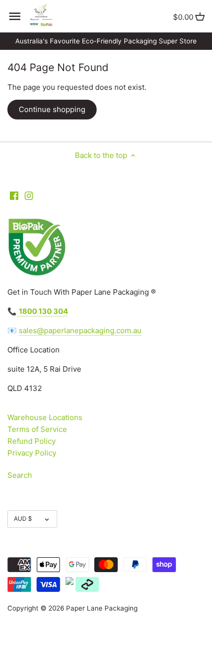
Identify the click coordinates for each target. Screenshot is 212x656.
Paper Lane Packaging (102, 608)
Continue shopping (52, 109)
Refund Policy (31, 441)
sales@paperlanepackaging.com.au (80, 330)
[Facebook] (14, 195)
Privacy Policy (31, 453)
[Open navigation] (14, 16)
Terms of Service (37, 429)
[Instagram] (29, 195)
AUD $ (23, 518)
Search (19, 475)
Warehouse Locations (44, 417)
